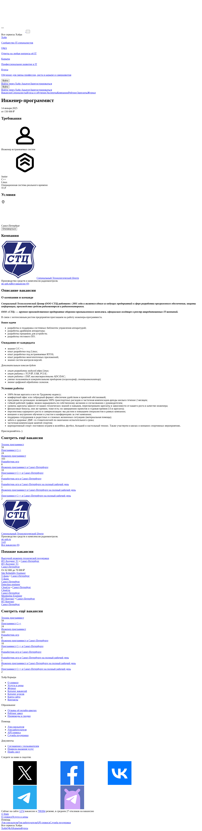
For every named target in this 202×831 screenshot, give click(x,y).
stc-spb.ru (6, 283)
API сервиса (14, 732)
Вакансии (6, 92)
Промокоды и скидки (19, 716)
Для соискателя (16, 726)
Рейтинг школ (15, 713)
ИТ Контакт (7, 598)
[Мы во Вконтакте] (119, 784)
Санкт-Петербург (30, 561)
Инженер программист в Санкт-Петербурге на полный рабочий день (38, 490)
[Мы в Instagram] (167, 784)
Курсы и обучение (36, 92)
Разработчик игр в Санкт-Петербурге (21, 478)
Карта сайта (14, 696)
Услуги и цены (16, 685)
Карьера (16, 828)
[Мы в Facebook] (72, 784)
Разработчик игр (10, 461)
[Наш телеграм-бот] (72, 808)
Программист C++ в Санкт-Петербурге (22, 473)
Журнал (91, 92)
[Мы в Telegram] (25, 808)
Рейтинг (72, 92)
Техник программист (12, 444)
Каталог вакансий (17, 691)
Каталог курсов (16, 694)
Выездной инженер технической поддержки (25, 558)
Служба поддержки (18, 735)
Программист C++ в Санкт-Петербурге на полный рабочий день (36, 495)
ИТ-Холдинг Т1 (9, 561)
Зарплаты (82, 92)
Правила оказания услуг (21, 749)
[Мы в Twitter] (25, 784)
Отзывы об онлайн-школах (22, 710)
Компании (62, 92)
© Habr (5, 814)
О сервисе (13, 682)
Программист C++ (11, 450)
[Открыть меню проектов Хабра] (2, 27)
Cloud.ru (5, 587)
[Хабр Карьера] (13, 31)
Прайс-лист (14, 751)
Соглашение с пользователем (23, 746)
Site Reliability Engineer (13, 573)
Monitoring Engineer (11, 595)
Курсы (24, 828)
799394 (41, 811)
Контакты (13, 699)
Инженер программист (13, 456)
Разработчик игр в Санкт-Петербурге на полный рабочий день (35, 484)
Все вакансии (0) (20, 283)
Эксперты (51, 92)
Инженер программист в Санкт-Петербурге (24, 467)
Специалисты (19, 92)
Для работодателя (17, 729)
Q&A (9, 828)
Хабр (4, 828)
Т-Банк (5, 576)
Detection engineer (10, 584)
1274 (21, 811)
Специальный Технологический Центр (58, 278)
